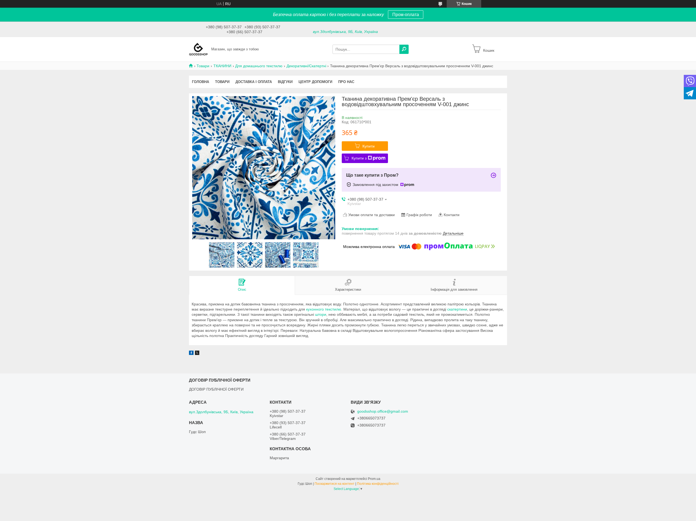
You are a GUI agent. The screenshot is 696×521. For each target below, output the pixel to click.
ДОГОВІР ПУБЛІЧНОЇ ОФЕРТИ (216, 389)
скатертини (457, 309)
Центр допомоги (315, 82)
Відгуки (285, 82)
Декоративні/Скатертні (306, 66)
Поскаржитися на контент (335, 484)
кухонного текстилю (323, 309)
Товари (203, 66)
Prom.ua (374, 479)
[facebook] (191, 353)
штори (320, 314)
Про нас (346, 82)
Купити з (359, 158)
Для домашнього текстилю (258, 66)
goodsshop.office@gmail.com (382, 411)
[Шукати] (404, 49)
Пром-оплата (405, 14)
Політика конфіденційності (378, 484)
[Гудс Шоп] (198, 49)
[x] (197, 353)
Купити (368, 146)
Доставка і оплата (253, 82)
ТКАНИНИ (222, 66)
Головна (200, 82)
